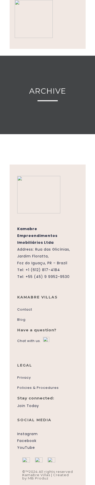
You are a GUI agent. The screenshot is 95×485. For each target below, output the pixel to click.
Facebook (26, 440)
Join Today (28, 405)
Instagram (27, 433)
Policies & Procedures (38, 387)
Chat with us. (29, 340)
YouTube (26, 447)
